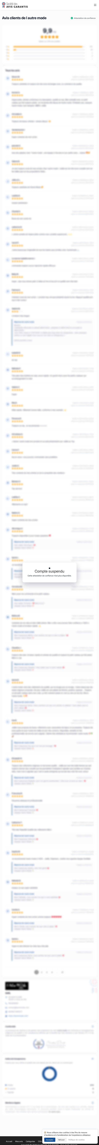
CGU (40, 1141)
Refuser (61, 1140)
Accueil (9, 1141)
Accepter (49, 1140)
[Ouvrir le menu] (95, 5)
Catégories (30, 1141)
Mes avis (19, 1141)
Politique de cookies (76, 1140)
